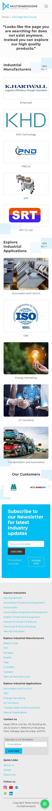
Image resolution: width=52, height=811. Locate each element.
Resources (9, 774)
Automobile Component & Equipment (25, 612)
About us (8, 765)
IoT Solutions (10, 703)
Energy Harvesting (14, 698)
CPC (5, 648)
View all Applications (15, 712)
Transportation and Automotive (21, 707)
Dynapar (8, 652)
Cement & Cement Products (19, 621)
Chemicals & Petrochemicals (19, 626)
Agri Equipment (12, 598)
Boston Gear (10, 643)
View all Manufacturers (16, 676)
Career (7, 770)
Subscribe (16, 551)
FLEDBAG (9, 667)
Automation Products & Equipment (24, 602)
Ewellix (7, 657)
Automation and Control (17, 688)
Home (5, 17)
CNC (6, 693)
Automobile (10, 607)
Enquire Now (36, 562)
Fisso (6, 662)
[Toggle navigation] (46, 6)
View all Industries (13, 631)
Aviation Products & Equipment (21, 617)
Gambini (8, 672)
